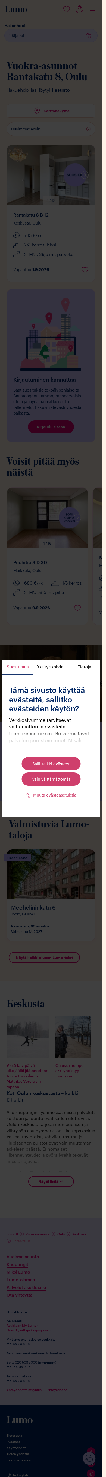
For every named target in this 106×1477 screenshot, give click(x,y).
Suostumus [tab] (18, 666)
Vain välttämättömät (51, 779)
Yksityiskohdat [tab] (51, 666)
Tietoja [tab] (84, 666)
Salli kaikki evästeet (51, 763)
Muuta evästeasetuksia (54, 794)
